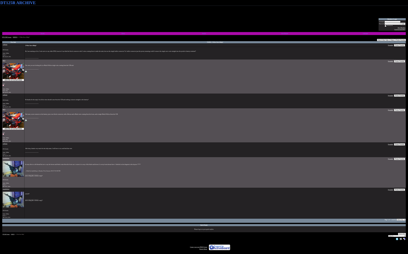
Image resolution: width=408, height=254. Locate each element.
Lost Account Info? (399, 29)
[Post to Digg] (400, 239)
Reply (392, 40)
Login (402, 24)
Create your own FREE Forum (198, 247)
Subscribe (402, 234)
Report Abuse (203, 249)
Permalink (390, 45)
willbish (5, 44)
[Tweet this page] (397, 239)
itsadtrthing (6, 158)
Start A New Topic (383, 40)
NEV (4, 60)
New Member (401, 28)
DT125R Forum (6, 37)
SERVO (15, 37)
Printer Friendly (400, 40)
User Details (284, 33)
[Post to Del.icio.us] (404, 239)
